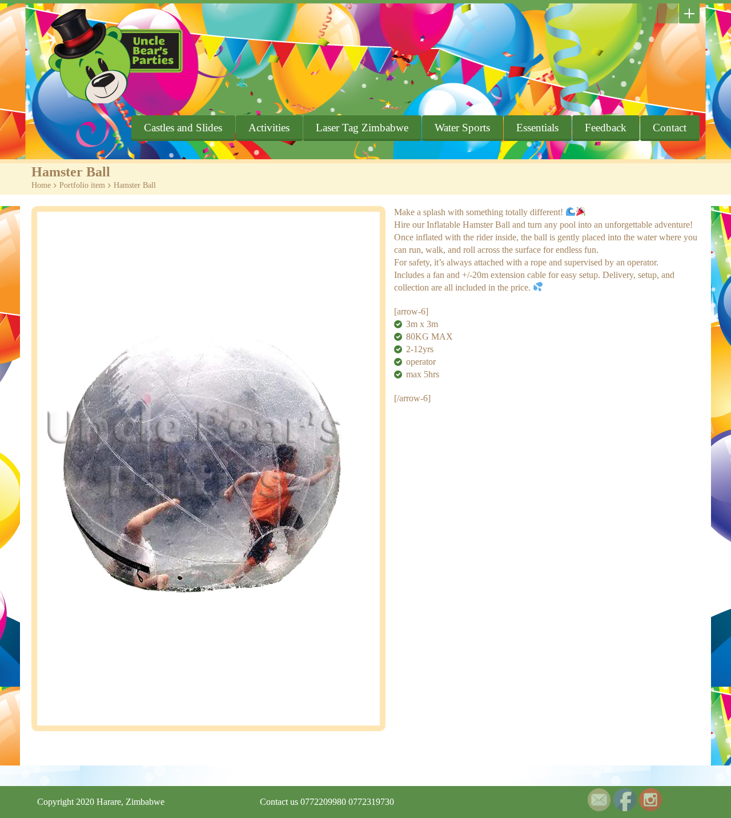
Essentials (537, 128)
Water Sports (462, 128)
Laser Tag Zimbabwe (362, 128)
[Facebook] (668, 13)
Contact (669, 128)
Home (41, 185)
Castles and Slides (183, 128)
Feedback (605, 128)
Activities (269, 128)
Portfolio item (82, 185)
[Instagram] (647, 13)
